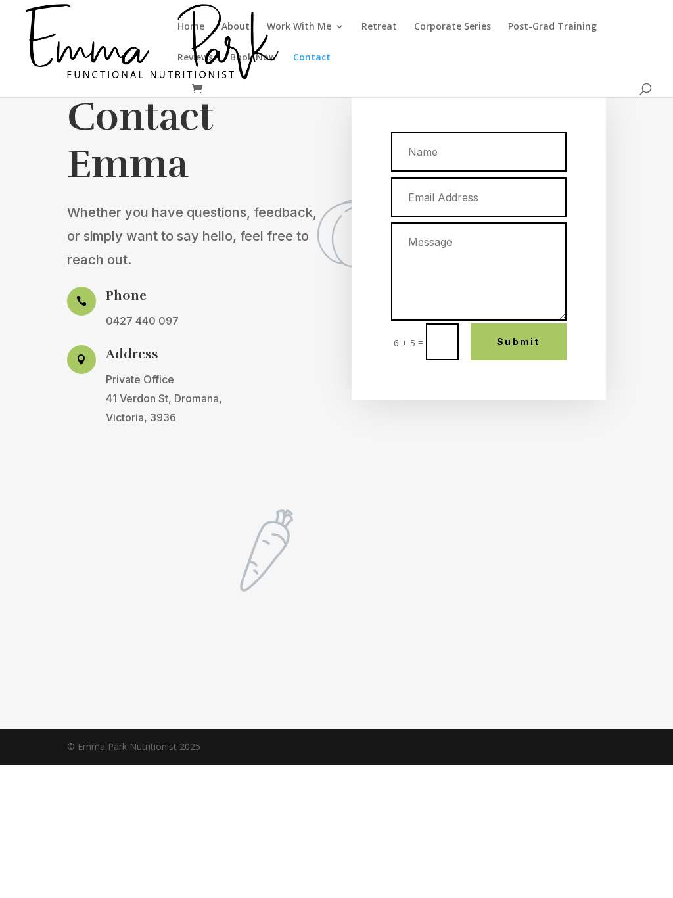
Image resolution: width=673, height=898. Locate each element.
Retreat (379, 27)
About (235, 27)
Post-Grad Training (552, 27)
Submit (518, 341)
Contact (312, 58)
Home (190, 27)
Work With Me (299, 27)
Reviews (195, 58)
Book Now (253, 58)
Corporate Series (452, 27)
